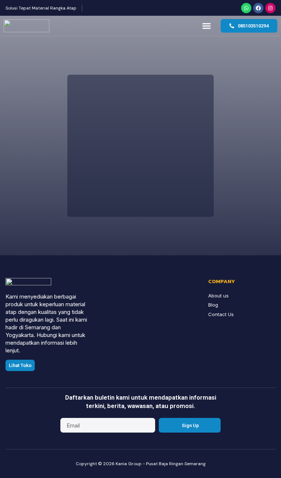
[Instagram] (270, 8)
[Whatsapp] (246, 8)
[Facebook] (258, 8)
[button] (207, 26)
